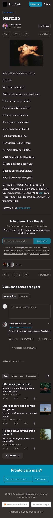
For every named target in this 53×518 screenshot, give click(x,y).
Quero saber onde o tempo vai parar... (18, 407)
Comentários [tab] (10, 296)
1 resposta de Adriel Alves (24, 347)
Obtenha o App (41, 504)
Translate (8, 12)
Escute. (46, 26)
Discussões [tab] (31, 376)
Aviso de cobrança (26, 497)
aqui (41, 193)
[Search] (48, 376)
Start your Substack (17, 504)
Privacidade (32, 494)
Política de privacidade (40, 253)
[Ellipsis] (49, 323)
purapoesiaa (23, 208)
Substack (13, 511)
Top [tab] (6, 376)
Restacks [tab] (23, 296)
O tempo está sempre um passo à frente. (19, 415)
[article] (26, 391)
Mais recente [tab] (16, 376)
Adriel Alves (15, 25)
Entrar (47, 4)
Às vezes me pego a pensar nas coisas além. (18, 440)
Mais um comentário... (13, 361)
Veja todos (10, 455)
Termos (43, 494)
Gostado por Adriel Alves (21, 327)
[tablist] (16, 296)
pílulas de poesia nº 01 (16, 384)
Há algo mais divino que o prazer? (18, 432)
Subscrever (35, 4)
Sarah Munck (15, 323)
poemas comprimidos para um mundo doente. (18, 390)
